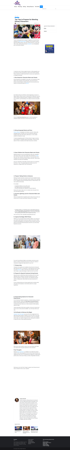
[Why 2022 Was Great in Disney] (18, 428)
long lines (19, 269)
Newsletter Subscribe (31, 442)
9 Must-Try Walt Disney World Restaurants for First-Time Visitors (26, 432)
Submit (45, 31)
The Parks (37, 6)
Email (45, 28)
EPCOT (27, 83)
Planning (20, 6)
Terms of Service (30, 439)
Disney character (17, 132)
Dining (24, 6)
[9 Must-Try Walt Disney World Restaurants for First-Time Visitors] (26, 428)
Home (15, 6)
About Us (29, 443)
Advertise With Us (31, 441)
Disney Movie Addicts (47, 442)
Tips (41, 6)
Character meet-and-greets (19, 314)
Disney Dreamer (46, 444)
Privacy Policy (30, 440)
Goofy (37, 155)
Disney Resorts (30, 6)
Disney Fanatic (45, 441)
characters (29, 43)
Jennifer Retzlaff (18, 23)
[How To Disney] (17, 2)
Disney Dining (45, 444)
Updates (18, 17)
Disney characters (20, 351)
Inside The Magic (46, 445)
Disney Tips (45, 443)
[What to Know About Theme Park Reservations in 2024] (34, 428)
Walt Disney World (22, 41)
